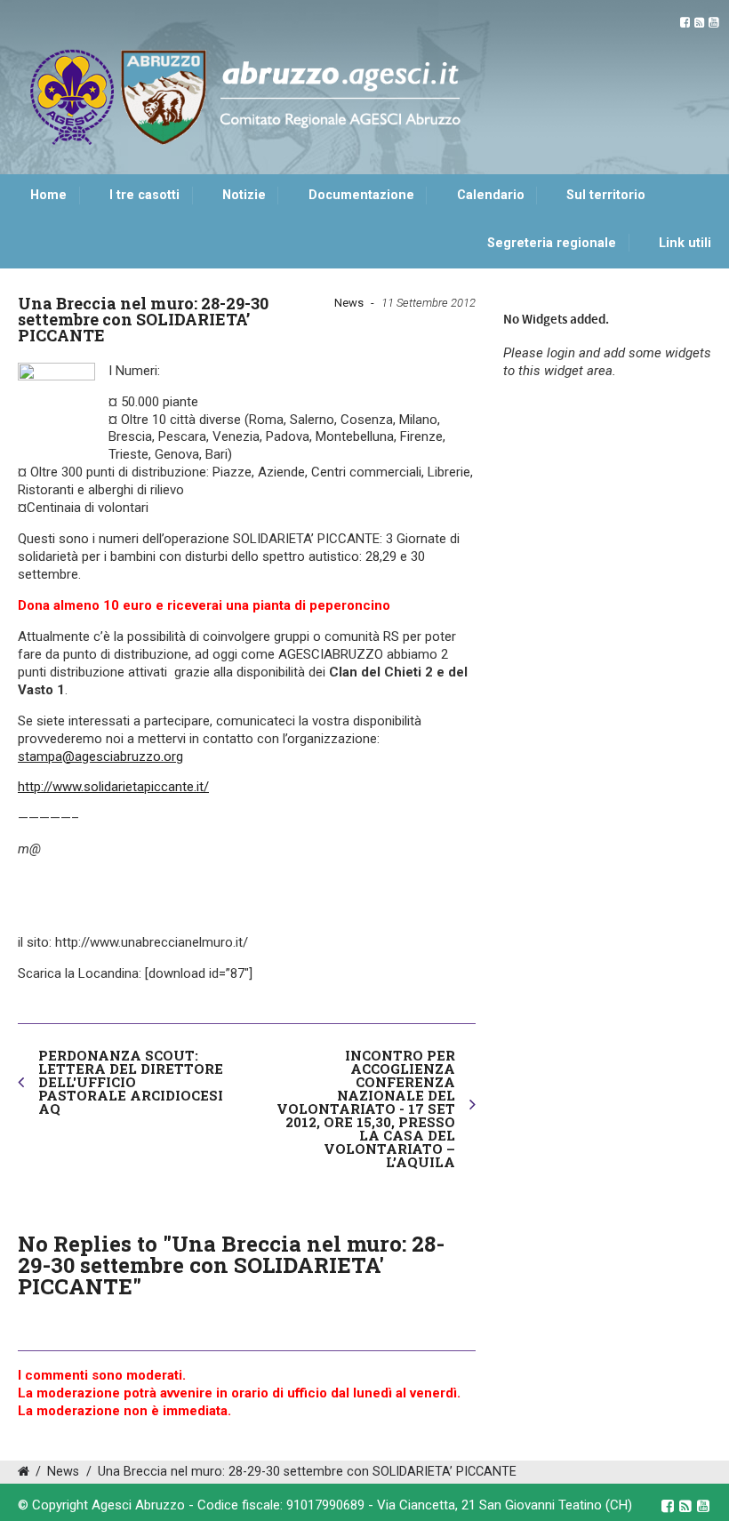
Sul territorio (605, 195)
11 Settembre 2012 (428, 302)
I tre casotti (144, 195)
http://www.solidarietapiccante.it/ (113, 787)
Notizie (244, 195)
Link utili (685, 243)
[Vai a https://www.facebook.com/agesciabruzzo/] (685, 22)
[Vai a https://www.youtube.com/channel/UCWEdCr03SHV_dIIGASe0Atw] (713, 22)
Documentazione (361, 195)
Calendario (491, 195)
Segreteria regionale (551, 243)
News (349, 302)
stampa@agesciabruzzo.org (100, 756)
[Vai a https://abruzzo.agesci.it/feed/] (699, 22)
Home (48, 195)
